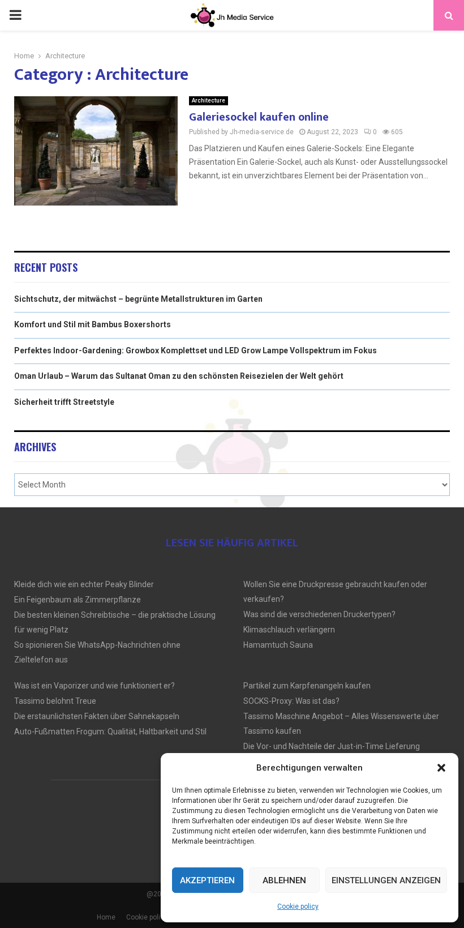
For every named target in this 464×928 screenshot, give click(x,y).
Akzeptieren (207, 880)
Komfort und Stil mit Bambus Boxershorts (92, 324)
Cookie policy (298, 906)
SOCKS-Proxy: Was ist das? (291, 700)
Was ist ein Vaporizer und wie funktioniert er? (94, 685)
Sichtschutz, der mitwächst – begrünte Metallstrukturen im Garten (138, 298)
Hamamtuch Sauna (278, 644)
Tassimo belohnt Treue (55, 700)
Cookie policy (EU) (154, 917)
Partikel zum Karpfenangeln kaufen (307, 685)
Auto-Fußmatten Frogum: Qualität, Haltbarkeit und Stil (110, 731)
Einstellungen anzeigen (386, 880)
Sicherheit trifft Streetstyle (64, 402)
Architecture (208, 100)
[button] (441, 767)
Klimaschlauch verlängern (289, 629)
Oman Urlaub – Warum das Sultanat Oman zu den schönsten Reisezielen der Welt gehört (178, 375)
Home (106, 917)
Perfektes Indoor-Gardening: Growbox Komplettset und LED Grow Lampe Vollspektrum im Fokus (195, 350)
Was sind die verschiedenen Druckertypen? (319, 614)
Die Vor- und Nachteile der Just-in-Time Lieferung (331, 746)
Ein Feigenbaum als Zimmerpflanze (77, 599)
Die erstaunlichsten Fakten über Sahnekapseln (96, 716)
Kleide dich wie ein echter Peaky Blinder (84, 584)
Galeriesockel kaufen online (259, 117)
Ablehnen (284, 880)
